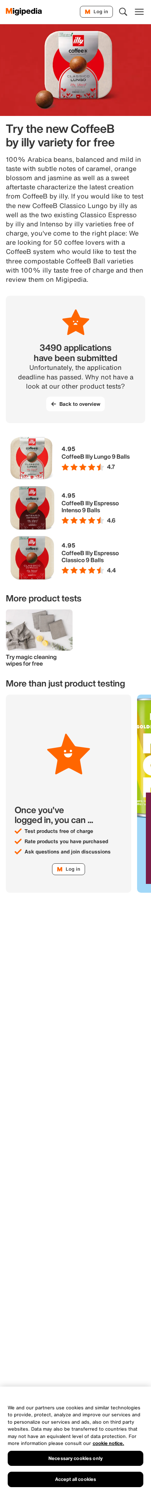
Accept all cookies (75, 1479)
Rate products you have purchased (66, 841)
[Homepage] (24, 11)
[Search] (123, 11)
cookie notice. (108, 1443)
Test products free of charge (59, 831)
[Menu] (139, 12)
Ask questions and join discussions (68, 851)
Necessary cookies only (75, 1458)
